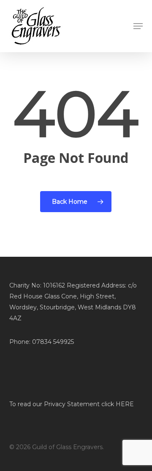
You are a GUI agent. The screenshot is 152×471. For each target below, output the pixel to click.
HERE (125, 404)
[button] (138, 26)
